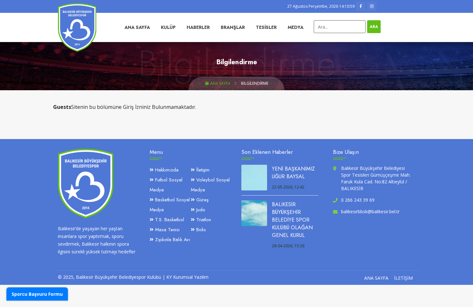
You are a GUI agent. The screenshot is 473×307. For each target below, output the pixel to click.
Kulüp (168, 27)
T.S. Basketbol (168, 219)
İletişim (202, 169)
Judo (200, 209)
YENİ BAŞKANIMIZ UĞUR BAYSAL (293, 172)
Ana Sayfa (137, 27)
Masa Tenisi (166, 229)
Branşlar (233, 27)
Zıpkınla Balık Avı (171, 239)
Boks (200, 229)
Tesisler (266, 27)
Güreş (202, 199)
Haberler (198, 27)
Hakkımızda (166, 169)
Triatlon (203, 219)
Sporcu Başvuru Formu (37, 294)
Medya (295, 27)
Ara (374, 27)
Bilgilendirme (254, 83)
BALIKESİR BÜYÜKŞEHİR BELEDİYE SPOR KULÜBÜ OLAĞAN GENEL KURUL (292, 220)
